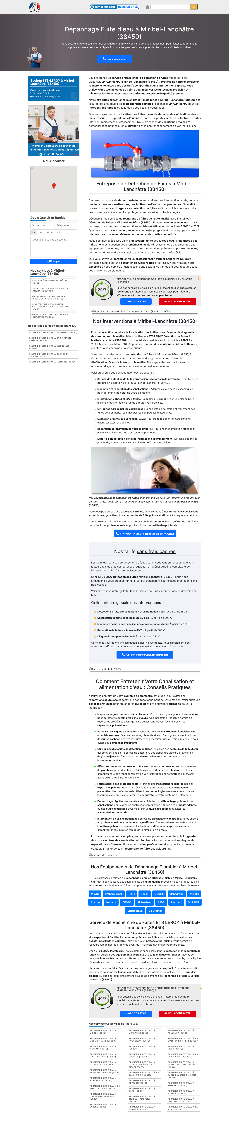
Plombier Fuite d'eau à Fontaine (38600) (53, 362)
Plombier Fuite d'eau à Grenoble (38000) (53, 333)
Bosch (144, 893)
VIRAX (95, 893)
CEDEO (126, 902)
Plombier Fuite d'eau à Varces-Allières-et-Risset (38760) (142, 1064)
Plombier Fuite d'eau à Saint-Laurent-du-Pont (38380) (182, 1075)
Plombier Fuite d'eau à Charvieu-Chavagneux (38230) (103, 1096)
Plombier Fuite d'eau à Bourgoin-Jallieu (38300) (49, 355)
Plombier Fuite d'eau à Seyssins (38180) (142, 1081)
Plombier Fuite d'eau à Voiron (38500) (103, 1031)
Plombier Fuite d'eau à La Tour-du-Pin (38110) (144, 1073)
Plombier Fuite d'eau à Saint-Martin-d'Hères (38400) (51, 339)
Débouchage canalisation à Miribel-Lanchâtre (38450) (48, 297)
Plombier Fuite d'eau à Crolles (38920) (142, 1055)
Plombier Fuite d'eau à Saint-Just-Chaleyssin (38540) (181, 1064)
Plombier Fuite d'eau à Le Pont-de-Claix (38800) (105, 1087)
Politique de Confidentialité (164, 1122)
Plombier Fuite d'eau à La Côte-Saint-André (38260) (183, 1039)
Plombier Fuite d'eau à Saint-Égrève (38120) (103, 1063)
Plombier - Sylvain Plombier (92, 1126)
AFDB (161, 902)
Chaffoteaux (135, 910)
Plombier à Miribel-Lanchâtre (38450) (49, 281)
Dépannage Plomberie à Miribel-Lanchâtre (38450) (50, 316)
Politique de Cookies (133, 1122)
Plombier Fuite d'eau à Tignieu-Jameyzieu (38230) (142, 1099)
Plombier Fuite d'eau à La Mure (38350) (183, 1108)
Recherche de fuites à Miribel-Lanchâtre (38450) (49, 289)
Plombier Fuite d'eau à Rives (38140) (181, 1047)
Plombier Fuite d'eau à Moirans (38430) (181, 1092)
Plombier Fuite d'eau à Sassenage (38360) (103, 1079)
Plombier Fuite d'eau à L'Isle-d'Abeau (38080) (103, 1055)
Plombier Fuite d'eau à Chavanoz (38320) (181, 1100)
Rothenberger (113, 893)
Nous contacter (179, 301)
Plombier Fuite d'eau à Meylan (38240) (103, 1047)
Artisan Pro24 (145, 1126)
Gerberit (111, 902)
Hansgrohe (177, 893)
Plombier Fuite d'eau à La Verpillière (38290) (183, 1055)
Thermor (176, 902)
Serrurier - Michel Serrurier (171, 1126)
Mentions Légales (100, 1122)
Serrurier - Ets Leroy (123, 1126)
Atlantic (194, 893)
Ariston (95, 902)
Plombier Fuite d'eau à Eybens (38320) (103, 1105)
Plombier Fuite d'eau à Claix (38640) (142, 1089)
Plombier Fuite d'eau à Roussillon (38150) (142, 1039)
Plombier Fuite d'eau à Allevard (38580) (181, 1031)
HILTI (132, 893)
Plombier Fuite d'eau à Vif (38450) (144, 1047)
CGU (116, 1122)
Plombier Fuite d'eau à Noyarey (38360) (181, 1084)
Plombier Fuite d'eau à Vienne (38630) (142, 1108)
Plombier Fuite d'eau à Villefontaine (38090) (103, 1039)
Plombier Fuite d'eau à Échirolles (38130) (49, 347)
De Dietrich (155, 910)
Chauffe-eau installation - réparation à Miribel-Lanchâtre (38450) (50, 307)
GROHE (159, 893)
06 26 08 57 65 (128, 6)
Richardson (144, 902)
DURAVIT (193, 902)
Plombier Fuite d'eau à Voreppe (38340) (142, 1031)
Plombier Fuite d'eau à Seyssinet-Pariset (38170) (105, 1071)
